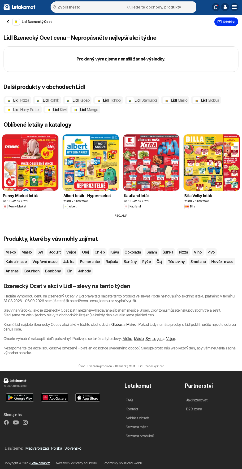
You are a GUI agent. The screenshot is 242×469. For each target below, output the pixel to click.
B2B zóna (194, 409)
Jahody (84, 271)
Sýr (40, 252)
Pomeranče (90, 261)
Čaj (159, 261)
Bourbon (31, 271)
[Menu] (234, 7)
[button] (225, 7)
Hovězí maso (222, 261)
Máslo (27, 252)
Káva (114, 252)
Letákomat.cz (40, 463)
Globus (117, 324)
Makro (131, 324)
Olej (85, 252)
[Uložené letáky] (216, 7)
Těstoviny (176, 261)
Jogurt (54, 252)
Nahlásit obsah (137, 418)
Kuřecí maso (16, 261)
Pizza (183, 252)
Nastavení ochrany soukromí (76, 463)
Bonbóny (53, 271)
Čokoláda (133, 252)
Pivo (211, 252)
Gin (69, 271)
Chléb (100, 252)
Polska (56, 448)
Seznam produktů (139, 436)
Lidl (21, 100)
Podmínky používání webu (123, 463)
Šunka (168, 252)
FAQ (129, 400)
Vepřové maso (44, 261)
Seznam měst (136, 427)
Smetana (198, 261)
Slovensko (72, 448)
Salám (152, 252)
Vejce (71, 252)
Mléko (10, 252)
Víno (198, 252)
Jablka (68, 261)
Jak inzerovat (196, 400)
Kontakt (131, 409)
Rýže (146, 261)
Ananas (12, 271)
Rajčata (112, 261)
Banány (130, 261)
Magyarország (37, 448)
